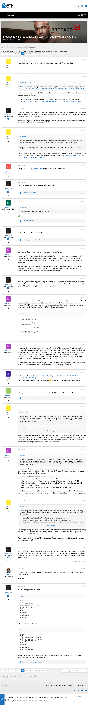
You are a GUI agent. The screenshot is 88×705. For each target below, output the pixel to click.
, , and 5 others (35, 240)
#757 (84, 500)
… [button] (12, 54)
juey (8, 378)
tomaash (8, 395)
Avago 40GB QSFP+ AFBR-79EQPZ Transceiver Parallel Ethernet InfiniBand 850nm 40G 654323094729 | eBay (52, 88)
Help (75, 685)
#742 (84, 76)
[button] (3, 15)
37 (19, 54)
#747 (84, 201)
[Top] (83, 685)
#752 (84, 344)
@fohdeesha (37, 169)
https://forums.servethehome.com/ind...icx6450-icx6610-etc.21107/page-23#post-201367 (49, 101)
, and (32, 662)
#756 (84, 449)
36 (16, 54)
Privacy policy (68, 685)
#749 (84, 248)
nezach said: (24, 412)
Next (42, 54)
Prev (5, 54)
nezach (8, 254)
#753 (84, 372)
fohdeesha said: (25, 82)
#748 (84, 229)
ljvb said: (22, 455)
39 (26, 54)
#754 (84, 389)
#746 (84, 182)
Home (79, 685)
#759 (84, 568)
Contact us (49, 685)
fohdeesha (7, 39)
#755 (84, 406)
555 (36, 54)
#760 (84, 586)
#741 (84, 59)
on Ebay (29, 169)
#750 (84, 278)
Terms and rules (58, 685)
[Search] (85, 15)
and (29, 193)
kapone (8, 207)
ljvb (8, 66)
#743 (84, 108)
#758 (84, 547)
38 (23, 54)
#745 (84, 165)
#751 (84, 297)
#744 (84, 130)
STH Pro (4, 685)
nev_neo (8, 171)
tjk (8, 575)
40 (30, 54)
